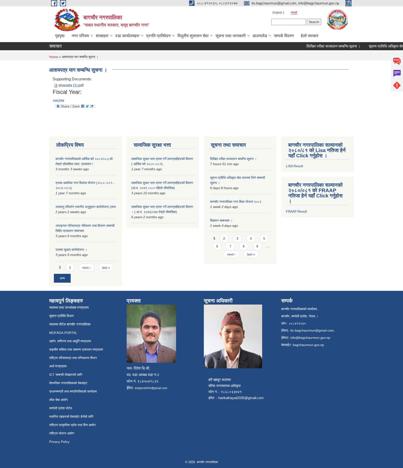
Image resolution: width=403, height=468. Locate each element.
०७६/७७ (58, 100)
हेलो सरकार (309, 36)
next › (86, 267)
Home (53, 57)
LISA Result (294, 166)
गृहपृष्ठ (60, 36)
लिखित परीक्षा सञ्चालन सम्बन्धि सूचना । (329, 46)
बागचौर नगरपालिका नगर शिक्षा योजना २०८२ (235, 201)
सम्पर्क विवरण (284, 36)
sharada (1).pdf (71, 85)
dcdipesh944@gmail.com (151, 388)
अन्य (62, 278)
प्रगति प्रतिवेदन (158, 36)
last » (106, 267)
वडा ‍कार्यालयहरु (127, 36)
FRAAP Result (296, 211)
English (277, 12)
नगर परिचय (80, 36)
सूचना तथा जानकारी (230, 36)
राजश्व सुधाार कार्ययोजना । (71, 249)
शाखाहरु (102, 36)
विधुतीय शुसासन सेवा (192, 36)
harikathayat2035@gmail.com (241, 398)
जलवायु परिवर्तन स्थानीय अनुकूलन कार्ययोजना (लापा (86, 207)
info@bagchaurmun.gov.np (310, 337)
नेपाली (294, 12)
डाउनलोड (260, 36)
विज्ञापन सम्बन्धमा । (221, 220)
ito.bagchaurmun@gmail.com (312, 330)
